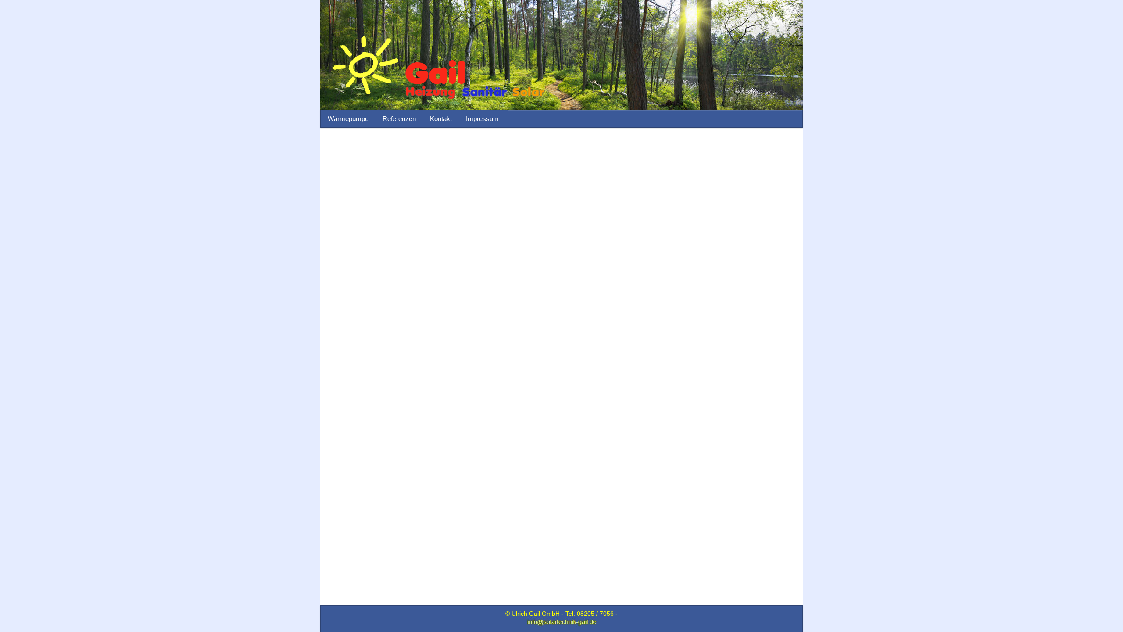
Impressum (482, 118)
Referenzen (399, 118)
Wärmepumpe (348, 118)
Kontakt (441, 118)
